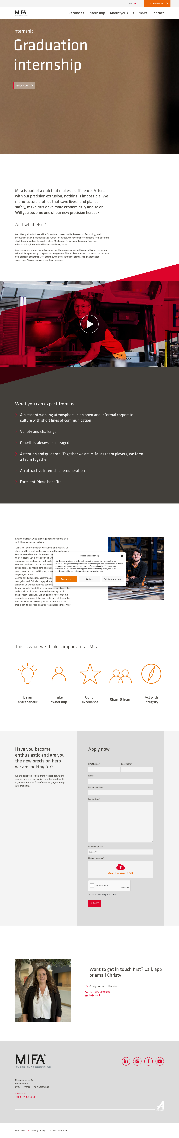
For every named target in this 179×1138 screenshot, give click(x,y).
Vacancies (76, 13)
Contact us (20, 1093)
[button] (122, 555)
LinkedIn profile (95, 846)
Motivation (94, 799)
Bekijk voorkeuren (112, 579)
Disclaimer (20, 1130)
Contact (158, 13)
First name (94, 764)
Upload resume (96, 858)
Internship (97, 13)
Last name (126, 764)
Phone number (95, 787)
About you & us (122, 13)
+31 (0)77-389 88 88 (100, 992)
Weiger (89, 579)
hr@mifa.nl (95, 995)
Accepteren (66, 579)
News (143, 13)
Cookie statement (59, 1130)
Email (91, 775)
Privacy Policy (38, 1130)
